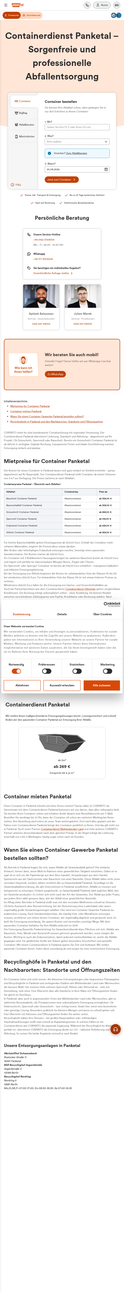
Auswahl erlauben (62, 685)
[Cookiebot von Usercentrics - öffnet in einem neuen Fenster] (106, 604)
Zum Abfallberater (76, 153)
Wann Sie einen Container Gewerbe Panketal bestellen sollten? (47, 416)
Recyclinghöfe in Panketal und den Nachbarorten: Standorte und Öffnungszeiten (56, 421)
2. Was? (49, 136)
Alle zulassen (102, 685)
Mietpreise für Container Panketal (30, 406)
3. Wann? (50, 164)
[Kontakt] (87, 5)
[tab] (24, 101)
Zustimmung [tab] (21, 614)
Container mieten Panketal (25, 411)
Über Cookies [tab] (102, 614)
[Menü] (6, 5)
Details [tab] (62, 614)
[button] (116, 5)
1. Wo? (48, 122)
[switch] (46, 671)
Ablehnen (22, 685)
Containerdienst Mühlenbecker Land (62, 829)
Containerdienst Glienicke (80, 589)
